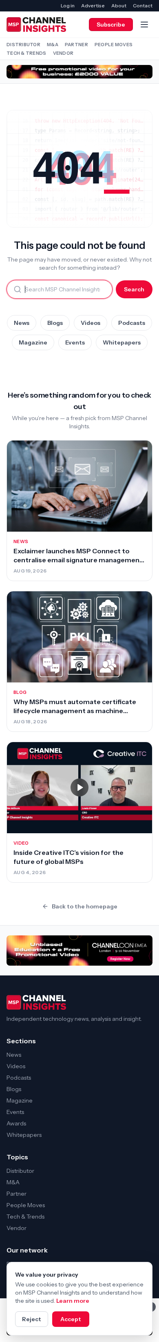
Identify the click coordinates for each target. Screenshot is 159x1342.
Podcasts (131, 323)
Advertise (93, 5)
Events (75, 342)
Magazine (33, 342)
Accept (70, 1319)
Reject (31, 1319)
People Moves (113, 44)
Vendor (63, 53)
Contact (142, 5)
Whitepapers (122, 342)
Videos (90, 323)
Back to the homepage (84, 906)
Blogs (55, 323)
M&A (52, 44)
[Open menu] (144, 24)
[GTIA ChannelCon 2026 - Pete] (79, 71)
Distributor (23, 44)
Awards (16, 1123)
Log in (68, 5)
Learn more (72, 1300)
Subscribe (111, 24)
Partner (76, 44)
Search (134, 289)
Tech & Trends (26, 53)
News (21, 323)
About (118, 5)
